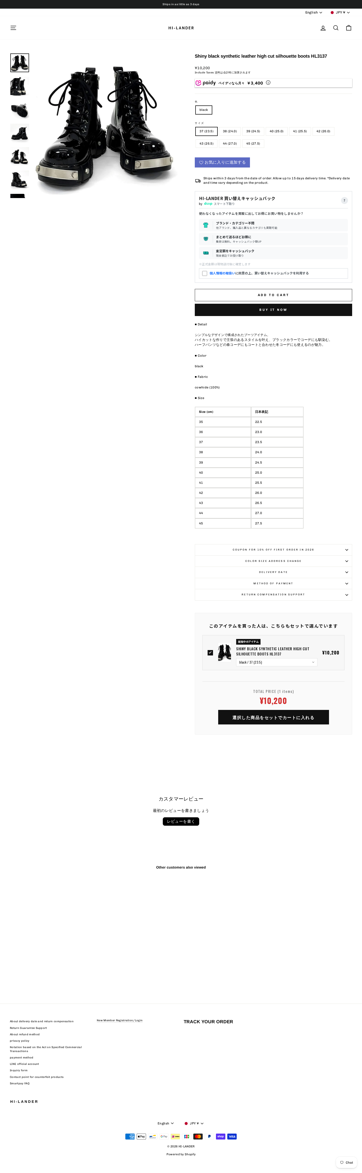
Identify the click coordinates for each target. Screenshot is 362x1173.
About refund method (25, 1034)
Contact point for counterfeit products (37, 1077)
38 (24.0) (230, 131)
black (203, 110)
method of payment (273, 583)
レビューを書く (181, 821)
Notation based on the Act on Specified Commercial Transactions (46, 1049)
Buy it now (273, 310)
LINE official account (24, 1064)
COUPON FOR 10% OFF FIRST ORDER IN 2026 (273, 549)
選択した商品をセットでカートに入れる (273, 717)
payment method (21, 1057)
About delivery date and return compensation (42, 1021)
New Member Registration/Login (120, 1020)
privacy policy (20, 1040)
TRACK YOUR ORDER (208, 1021)
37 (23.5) (206, 131)
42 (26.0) (323, 131)
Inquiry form (19, 1070)
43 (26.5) (206, 143)
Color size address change (273, 561)
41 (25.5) (300, 131)
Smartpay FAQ (20, 1083)
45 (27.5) (253, 143)
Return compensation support (273, 594)
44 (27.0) (230, 143)
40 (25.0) (277, 131)
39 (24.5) (253, 131)
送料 (217, 72)
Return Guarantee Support (28, 1028)
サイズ (199, 123)
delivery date (273, 572)
